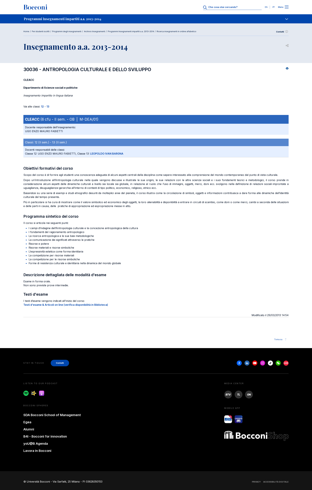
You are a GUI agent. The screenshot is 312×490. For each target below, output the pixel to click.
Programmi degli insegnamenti (66, 31)
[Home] (35, 7)
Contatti (280, 32)
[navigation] (156, 18)
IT (274, 7)
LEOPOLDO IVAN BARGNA (106, 153)
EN (266, 7)
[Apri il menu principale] (287, 7)
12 (42, 106)
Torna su (278, 339)
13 (47, 106)
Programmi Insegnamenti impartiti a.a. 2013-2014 (131, 31)
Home (26, 31)
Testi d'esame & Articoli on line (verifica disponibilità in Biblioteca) (65, 304)
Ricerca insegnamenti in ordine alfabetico (176, 31)
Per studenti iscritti (41, 31)
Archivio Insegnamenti (94, 31)
